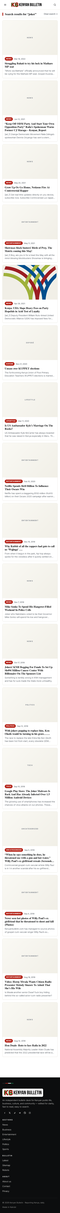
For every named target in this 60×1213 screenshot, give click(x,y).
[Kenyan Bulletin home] (26, 4)
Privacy (5, 1191)
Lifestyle (10, 421)
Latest (5, 1160)
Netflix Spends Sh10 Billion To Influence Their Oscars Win (26, 487)
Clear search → (51, 14)
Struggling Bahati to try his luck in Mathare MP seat (29, 64)
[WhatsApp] (24, 1113)
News (8, 59)
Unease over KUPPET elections (22, 368)
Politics (10, 726)
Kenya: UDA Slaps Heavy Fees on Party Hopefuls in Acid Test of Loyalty (26, 309)
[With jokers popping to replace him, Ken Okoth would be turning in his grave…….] (30, 705)
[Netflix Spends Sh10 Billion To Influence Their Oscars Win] (30, 460)
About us (6, 1181)
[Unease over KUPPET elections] (30, 342)
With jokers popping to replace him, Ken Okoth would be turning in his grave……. (27, 732)
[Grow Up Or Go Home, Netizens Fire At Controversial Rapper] (30, 161)
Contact (6, 1186)
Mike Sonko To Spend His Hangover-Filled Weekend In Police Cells (28, 608)
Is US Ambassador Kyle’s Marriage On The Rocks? (29, 427)
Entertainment (13, 243)
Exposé (9, 364)
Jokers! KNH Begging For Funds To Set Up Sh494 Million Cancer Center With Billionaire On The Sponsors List (28, 670)
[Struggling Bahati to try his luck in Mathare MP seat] (30, 37)
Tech (8, 786)
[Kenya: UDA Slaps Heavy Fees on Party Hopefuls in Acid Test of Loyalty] (30, 282)
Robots (5, 1170)
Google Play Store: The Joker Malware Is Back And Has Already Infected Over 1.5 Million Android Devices (27, 794)
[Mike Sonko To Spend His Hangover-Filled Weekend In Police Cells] (30, 581)
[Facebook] (4, 1113)
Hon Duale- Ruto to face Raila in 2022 (25, 1045)
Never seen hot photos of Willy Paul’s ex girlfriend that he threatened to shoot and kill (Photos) (29, 921)
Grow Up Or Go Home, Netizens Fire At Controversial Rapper (27, 188)
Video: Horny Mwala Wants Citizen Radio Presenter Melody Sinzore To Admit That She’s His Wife (28, 985)
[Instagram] (29, 1113)
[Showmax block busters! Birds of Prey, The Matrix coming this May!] (30, 222)
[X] (9, 1113)
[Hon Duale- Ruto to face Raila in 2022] (30, 1019)
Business (6, 1129)
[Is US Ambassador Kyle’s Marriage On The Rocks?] (30, 400)
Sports (5, 1149)
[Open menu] (5, 5)
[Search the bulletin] (55, 5)
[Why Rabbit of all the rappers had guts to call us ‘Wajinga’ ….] (30, 520)
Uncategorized (14, 850)
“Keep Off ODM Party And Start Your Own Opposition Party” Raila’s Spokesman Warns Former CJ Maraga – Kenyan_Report (29, 127)
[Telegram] (19, 1113)
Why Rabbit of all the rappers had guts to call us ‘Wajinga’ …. (30, 547)
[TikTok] (14, 1113)
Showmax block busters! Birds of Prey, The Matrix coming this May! (28, 249)
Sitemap (6, 1165)
